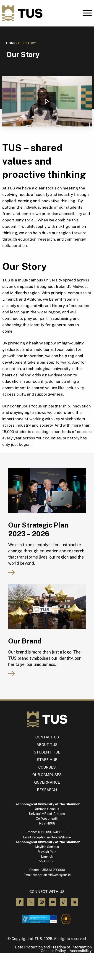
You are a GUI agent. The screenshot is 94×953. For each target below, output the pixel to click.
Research (47, 790)
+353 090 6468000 (52, 832)
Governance (47, 782)
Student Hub (47, 752)
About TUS (47, 745)
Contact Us (47, 737)
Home (11, 43)
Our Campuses (47, 775)
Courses (47, 767)
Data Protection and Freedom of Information (53, 947)
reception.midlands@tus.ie (51, 837)
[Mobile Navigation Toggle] (87, 14)
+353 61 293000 (52, 870)
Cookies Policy (53, 951)
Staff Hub (47, 760)
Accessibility (81, 951)
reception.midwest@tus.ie (52, 875)
